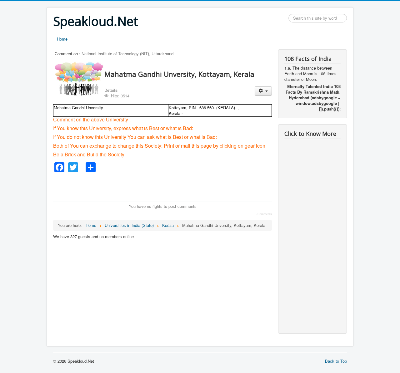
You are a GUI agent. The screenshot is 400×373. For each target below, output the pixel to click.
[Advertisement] (167, 186)
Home (62, 39)
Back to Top (336, 361)
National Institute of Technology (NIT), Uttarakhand (127, 53)
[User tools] (263, 91)
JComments (264, 214)
